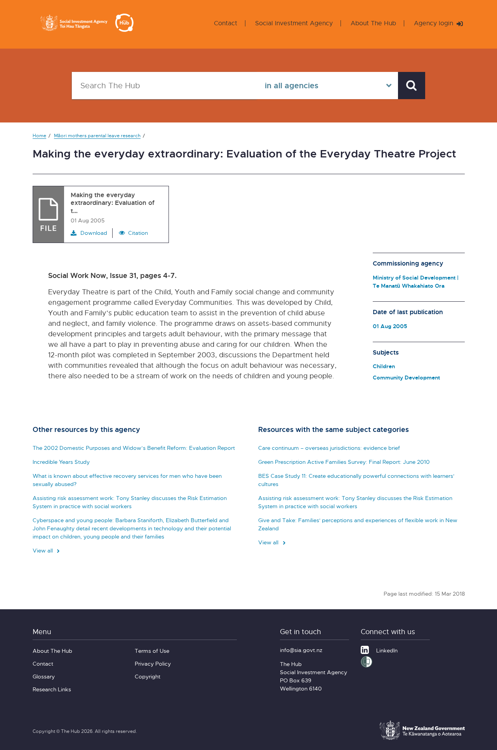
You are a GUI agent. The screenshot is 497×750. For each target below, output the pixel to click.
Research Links (52, 689)
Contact (225, 23)
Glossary (44, 676)
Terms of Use (152, 650)
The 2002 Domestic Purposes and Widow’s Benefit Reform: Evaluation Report (134, 447)
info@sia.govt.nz (301, 650)
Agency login (434, 23)
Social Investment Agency (294, 23)
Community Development (406, 377)
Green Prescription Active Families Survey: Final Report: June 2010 (344, 461)
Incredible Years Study (61, 461)
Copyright (147, 676)
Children (384, 366)
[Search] (411, 85)
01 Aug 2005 (390, 326)
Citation (138, 232)
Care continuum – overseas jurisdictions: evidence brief (329, 447)
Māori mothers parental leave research (97, 135)
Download (93, 232)
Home (39, 135)
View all (43, 550)
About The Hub (373, 23)
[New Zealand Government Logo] (422, 739)
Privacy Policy (153, 663)
